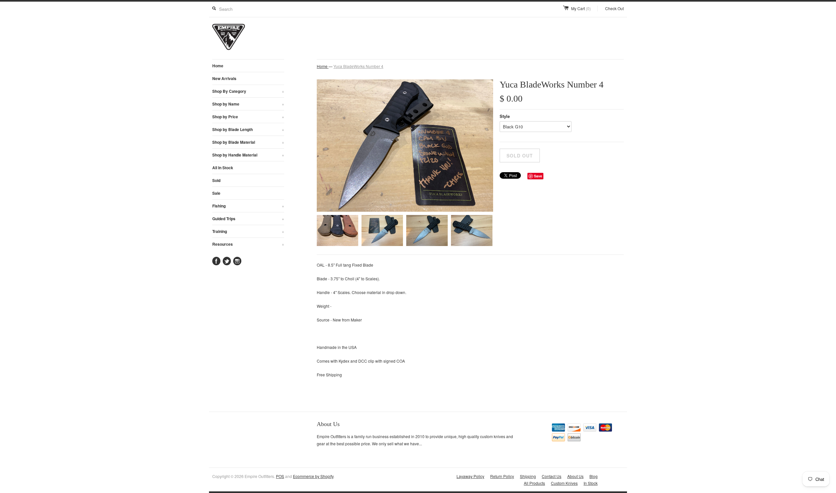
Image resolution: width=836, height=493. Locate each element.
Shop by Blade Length (248, 129)
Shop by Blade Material (248, 142)
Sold (216, 180)
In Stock (591, 483)
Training (248, 231)
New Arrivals (224, 78)
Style (505, 116)
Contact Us (551, 476)
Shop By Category (248, 91)
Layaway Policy (470, 476)
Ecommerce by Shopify (313, 476)
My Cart (581, 8)
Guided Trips (248, 219)
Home (217, 66)
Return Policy (502, 476)
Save (538, 175)
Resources (248, 244)
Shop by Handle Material (248, 155)
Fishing (248, 206)
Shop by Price (248, 117)
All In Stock (222, 168)
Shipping (528, 476)
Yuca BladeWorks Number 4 (358, 66)
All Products (534, 483)
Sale (216, 193)
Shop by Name (248, 104)
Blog (593, 476)
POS (280, 476)
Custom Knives (564, 483)
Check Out (614, 8)
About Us (575, 476)
